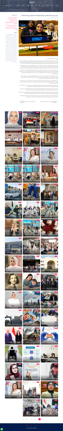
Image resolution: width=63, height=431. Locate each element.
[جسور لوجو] (31, 2)
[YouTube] (37, 425)
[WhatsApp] (33, 425)
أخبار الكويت (12, 35)
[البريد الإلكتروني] (26, 425)
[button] (46, 5)
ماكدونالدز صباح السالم (13, 60)
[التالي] (23, 419)
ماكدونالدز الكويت (7, 59)
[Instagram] (35, 425)
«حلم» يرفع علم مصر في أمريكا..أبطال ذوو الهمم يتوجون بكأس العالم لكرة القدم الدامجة (11, 28)
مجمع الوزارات (8, 60)
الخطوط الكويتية (8, 42)
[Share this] (55, 18)
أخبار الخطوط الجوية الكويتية (13, 34)
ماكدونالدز (12, 59)
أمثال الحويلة (8, 36)
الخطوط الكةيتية (13, 42)
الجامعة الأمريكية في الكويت (13, 40)
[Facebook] (31, 425)
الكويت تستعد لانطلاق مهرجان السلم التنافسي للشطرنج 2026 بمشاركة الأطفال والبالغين (11, 22)
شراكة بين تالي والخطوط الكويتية (9, 54)
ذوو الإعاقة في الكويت (11, 52)
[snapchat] (28, 425)
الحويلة (12, 41)
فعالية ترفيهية (9, 58)
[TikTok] (30, 425)
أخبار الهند (8, 35)
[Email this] (57, 18)
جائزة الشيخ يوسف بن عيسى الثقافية (11, 48)
